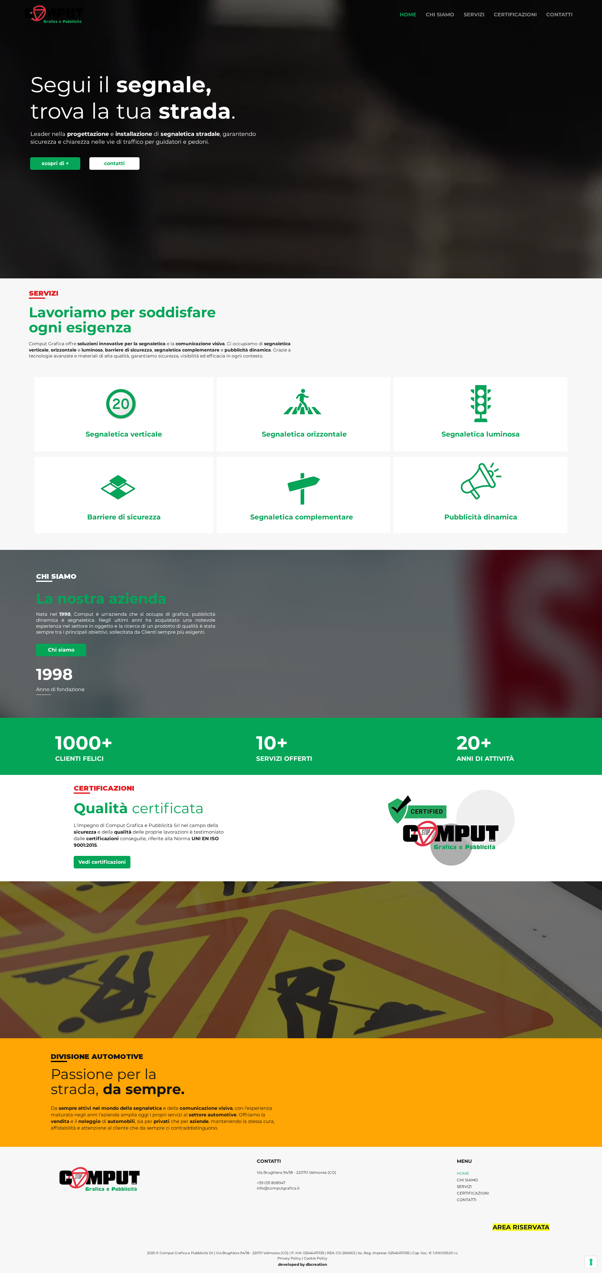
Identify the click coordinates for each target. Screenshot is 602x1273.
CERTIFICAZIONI (473, 1193)
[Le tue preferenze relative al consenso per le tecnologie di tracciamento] (591, 1262)
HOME (463, 1173)
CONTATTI (467, 1199)
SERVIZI (464, 1186)
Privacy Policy (289, 1258)
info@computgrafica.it (278, 1188)
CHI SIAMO (467, 1180)
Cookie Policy (315, 1258)
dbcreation (316, 1264)
